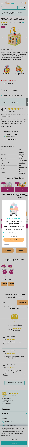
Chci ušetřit (14, 240)
